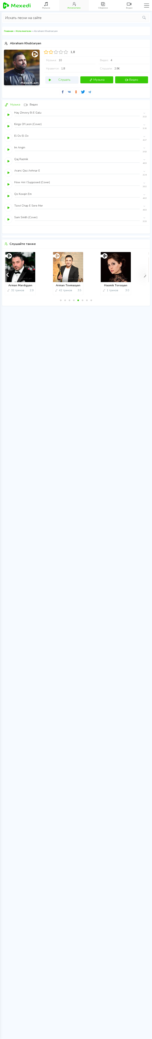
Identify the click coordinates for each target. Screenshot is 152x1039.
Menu (146, 6)
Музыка (98, 80)
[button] (61, 300)
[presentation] (7, 274)
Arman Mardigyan (20, 285)
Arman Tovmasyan (68, 285)
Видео (133, 80)
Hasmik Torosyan (115, 285)
